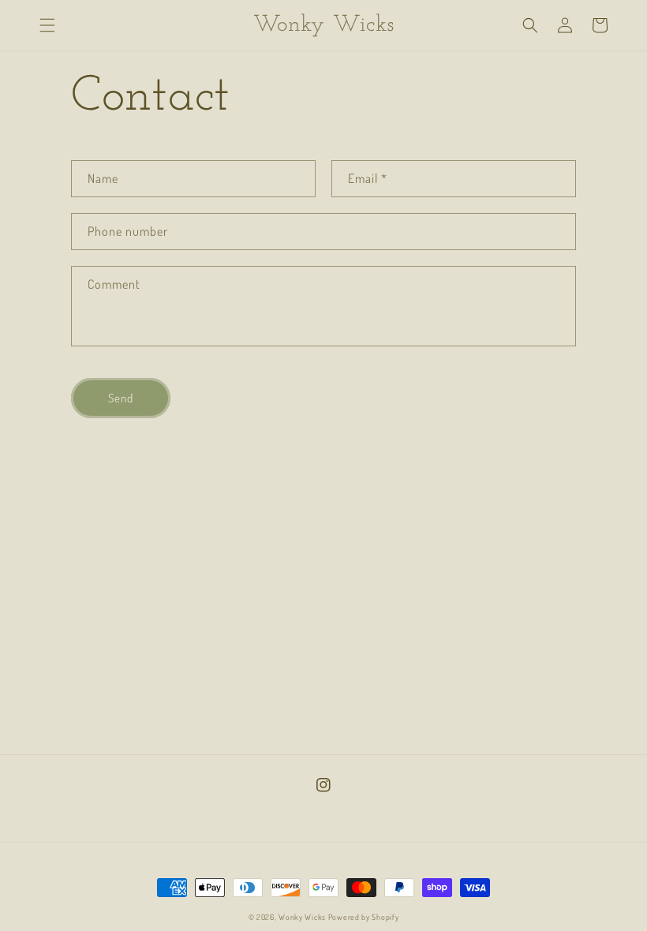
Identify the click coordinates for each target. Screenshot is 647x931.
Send (120, 398)
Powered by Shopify (363, 917)
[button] (47, 25)
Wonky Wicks (302, 917)
